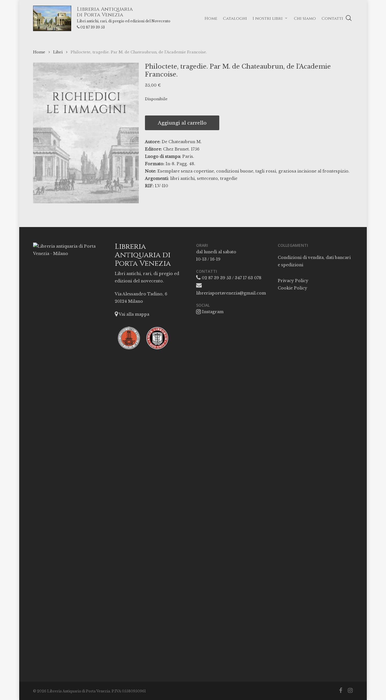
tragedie (228, 178)
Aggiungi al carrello (182, 123)
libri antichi (182, 178)
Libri (58, 52)
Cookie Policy (292, 288)
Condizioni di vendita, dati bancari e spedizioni (314, 261)
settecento (207, 178)
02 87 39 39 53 (92, 27)
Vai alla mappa (133, 314)
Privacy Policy (293, 280)
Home (39, 52)
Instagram (212, 311)
